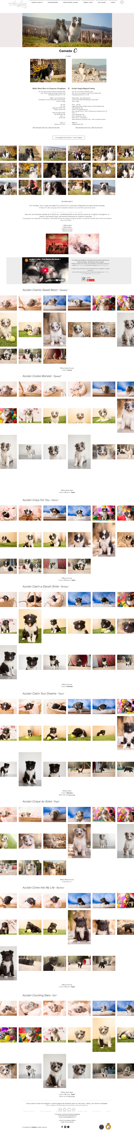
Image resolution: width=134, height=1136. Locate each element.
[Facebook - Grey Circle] (122, 2)
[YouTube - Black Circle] (65, 1127)
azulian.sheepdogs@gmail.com (67, 1117)
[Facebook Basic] (62, 1127)
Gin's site (72, 1096)
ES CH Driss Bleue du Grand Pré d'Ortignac (86, 93)
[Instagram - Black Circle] (68, 1127)
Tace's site (71, 795)
